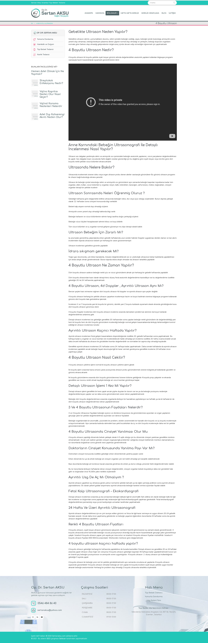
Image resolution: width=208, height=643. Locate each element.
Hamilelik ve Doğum (45, 44)
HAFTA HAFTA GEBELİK (129, 13)
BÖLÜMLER (111, 13)
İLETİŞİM (172, 13)
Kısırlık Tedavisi (43, 54)
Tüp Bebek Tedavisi (45, 49)
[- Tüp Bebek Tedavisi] (50, 13)
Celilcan (62, 639)
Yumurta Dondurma (45, 39)
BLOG (164, 13)
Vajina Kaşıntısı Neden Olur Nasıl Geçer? (50, 94)
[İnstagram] (33, 617)
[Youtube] (41, 617)
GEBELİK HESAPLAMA (150, 13)
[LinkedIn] (37, 617)
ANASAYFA (89, 13)
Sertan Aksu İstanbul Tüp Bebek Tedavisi (48, 3)
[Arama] (174, 3)
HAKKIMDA (99, 13)
